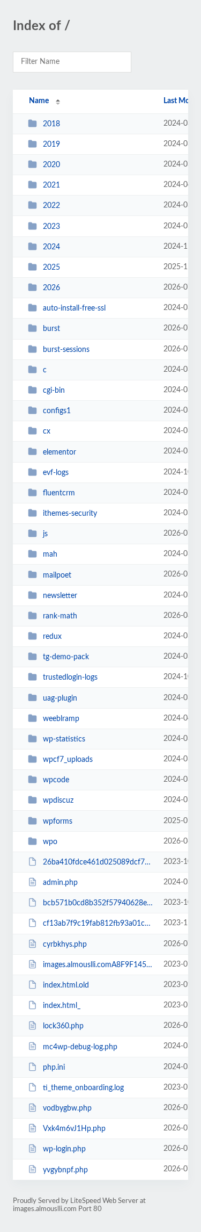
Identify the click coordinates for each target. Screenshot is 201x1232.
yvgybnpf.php (65, 1169)
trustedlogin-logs (70, 677)
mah (50, 554)
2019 (51, 144)
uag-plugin (60, 698)
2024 (51, 247)
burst (51, 329)
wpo (50, 842)
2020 (51, 165)
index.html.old (66, 985)
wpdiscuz (58, 800)
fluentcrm (59, 493)
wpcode (56, 780)
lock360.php (63, 1026)
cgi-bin (54, 390)
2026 (51, 288)
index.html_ (61, 1006)
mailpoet (57, 575)
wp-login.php (64, 1149)
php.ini (54, 1067)
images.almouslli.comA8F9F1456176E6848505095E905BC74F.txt (98, 965)
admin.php (60, 883)
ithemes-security (70, 513)
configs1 (57, 411)
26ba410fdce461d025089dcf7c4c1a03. (98, 862)
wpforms (57, 821)
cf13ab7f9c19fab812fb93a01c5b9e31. (98, 923)
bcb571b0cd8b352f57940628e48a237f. (98, 903)
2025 (51, 267)
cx (46, 431)
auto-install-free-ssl (74, 308)
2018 (51, 124)
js (45, 534)
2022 (51, 206)
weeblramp (61, 719)
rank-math (60, 616)
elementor (59, 452)
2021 (51, 185)
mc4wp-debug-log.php (80, 1046)
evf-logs (56, 473)
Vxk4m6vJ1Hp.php (74, 1129)
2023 (51, 226)
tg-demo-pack (66, 657)
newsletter (60, 596)
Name (39, 101)
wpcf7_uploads (68, 759)
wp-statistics (64, 739)
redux (52, 636)
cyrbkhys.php (65, 944)
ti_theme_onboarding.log (83, 1088)
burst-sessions (66, 350)
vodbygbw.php (67, 1108)
